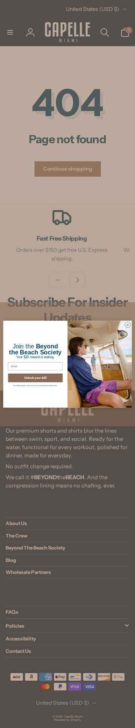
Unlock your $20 (35, 378)
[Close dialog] (127, 324)
